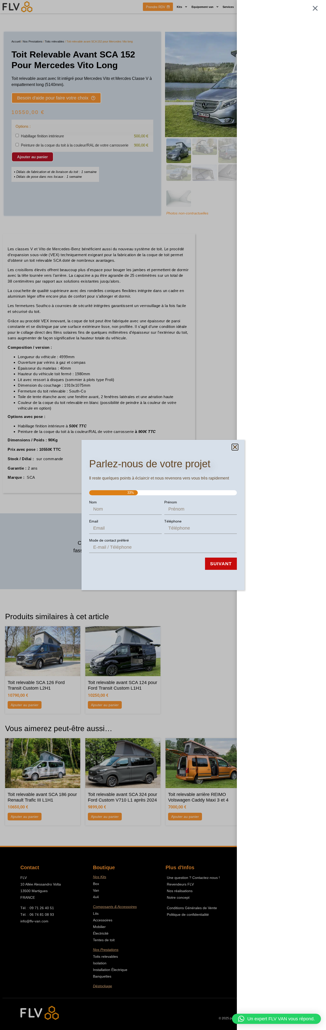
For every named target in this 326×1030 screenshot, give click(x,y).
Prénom (170, 502)
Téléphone (173, 521)
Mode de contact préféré (109, 540)
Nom (93, 502)
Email (93, 521)
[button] (276, 1019)
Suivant (221, 563)
